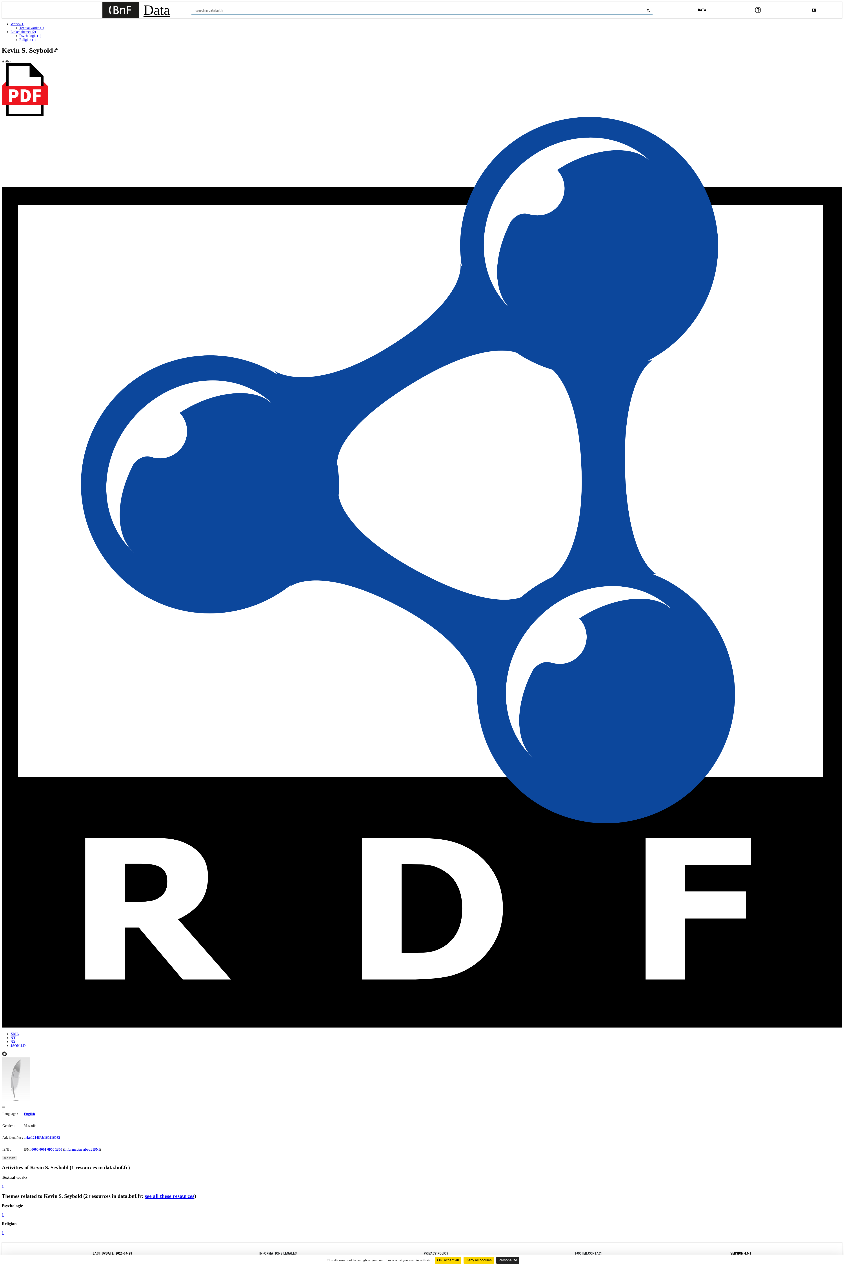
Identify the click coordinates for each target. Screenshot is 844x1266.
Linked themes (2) (23, 32)
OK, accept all (448, 1260)
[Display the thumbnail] (3, 1107)
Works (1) (17, 24)
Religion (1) (27, 40)
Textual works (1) (31, 28)
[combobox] (422, 10)
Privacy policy (436, 1253)
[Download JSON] (4, 1055)
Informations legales (278, 1253)
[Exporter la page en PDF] (25, 115)
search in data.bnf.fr (209, 10)
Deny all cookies (479, 1260)
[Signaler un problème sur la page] (55, 50)
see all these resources (169, 1196)
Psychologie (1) (30, 36)
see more (9, 1158)
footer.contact (589, 1253)
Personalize (507, 1260)
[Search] (648, 9)
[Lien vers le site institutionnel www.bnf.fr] (120, 10)
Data (157, 10)
